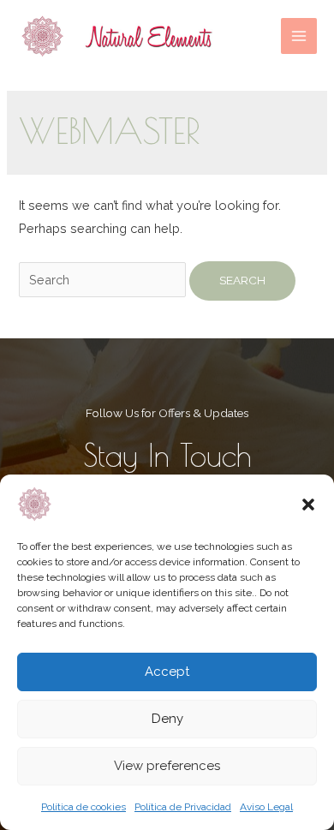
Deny (167, 718)
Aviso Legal (266, 807)
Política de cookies (83, 807)
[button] (308, 504)
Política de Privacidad (182, 807)
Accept (167, 671)
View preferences (167, 765)
